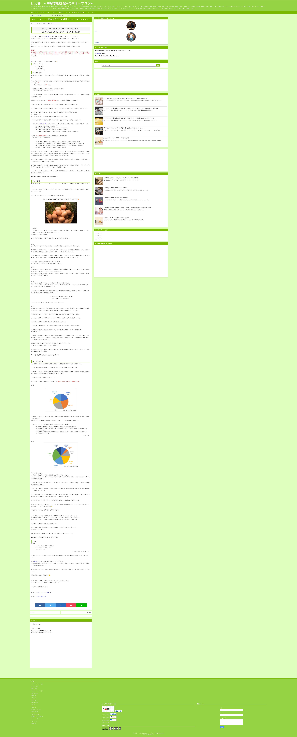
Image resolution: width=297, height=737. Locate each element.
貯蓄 (34, 723)
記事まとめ (35, 714)
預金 (34, 698)
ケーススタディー (37, 716)
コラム (68, 12)
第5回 (35, 561)
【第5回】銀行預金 (40, 596)
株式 (34, 688)
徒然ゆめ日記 (98, 53)
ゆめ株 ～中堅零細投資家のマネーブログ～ (62, 3)
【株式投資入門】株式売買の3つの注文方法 (115, 187)
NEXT (88, 612)
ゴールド (35, 718)
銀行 (34, 707)
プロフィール (34, 12)
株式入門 (61, 12)
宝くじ (34, 721)
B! (60, 605)
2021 (98, 237)
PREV (32, 612)
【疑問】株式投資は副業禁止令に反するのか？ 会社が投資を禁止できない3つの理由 (127, 207)
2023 (98, 233)
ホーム (42, 12)
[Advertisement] (58, 671)
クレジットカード (37, 691)
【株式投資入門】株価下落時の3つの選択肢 (115, 197)
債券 (34, 700)
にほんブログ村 (105, 715)
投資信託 (35, 702)
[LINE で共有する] (81, 605)
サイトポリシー (92, 12)
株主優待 (35, 693)
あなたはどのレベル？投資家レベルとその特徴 (116, 217)
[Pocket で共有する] (71, 605)
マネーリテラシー (52, 12)
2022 (98, 235)
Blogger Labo (151, 734)
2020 (98, 239)
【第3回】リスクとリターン (43, 592)
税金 (34, 695)
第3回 (48, 36)
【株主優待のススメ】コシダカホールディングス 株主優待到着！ (121, 178)
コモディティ (36, 709)
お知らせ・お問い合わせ (79, 12)
